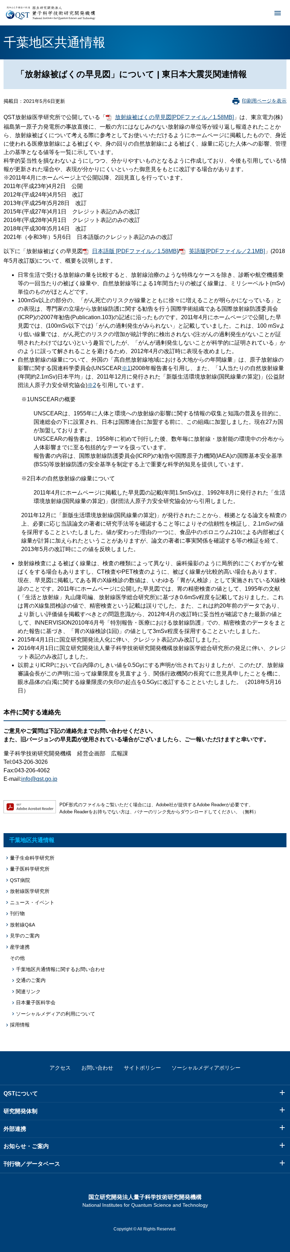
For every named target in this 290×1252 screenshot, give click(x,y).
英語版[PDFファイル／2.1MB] (227, 251)
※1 (126, 368)
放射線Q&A (22, 925)
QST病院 (20, 880)
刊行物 (17, 913)
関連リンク (28, 991)
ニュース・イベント (32, 902)
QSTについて (21, 1093)
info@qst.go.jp (39, 779)
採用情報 (20, 1025)
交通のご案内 (31, 980)
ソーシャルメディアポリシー (206, 1068)
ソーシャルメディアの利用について (55, 1014)
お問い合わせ (97, 1068)
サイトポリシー (142, 1068)
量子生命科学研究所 (32, 858)
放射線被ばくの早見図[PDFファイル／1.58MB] (174, 117)
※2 (91, 385)
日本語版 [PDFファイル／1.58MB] (135, 251)
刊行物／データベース (32, 1164)
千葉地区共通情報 (31, 840)
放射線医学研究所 (30, 891)
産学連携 (20, 947)
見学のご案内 (25, 935)
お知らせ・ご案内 (26, 1146)
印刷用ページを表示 (264, 101)
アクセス (60, 1068)
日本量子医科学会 (36, 1002)
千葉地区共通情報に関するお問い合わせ (60, 969)
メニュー (277, 12)
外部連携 (15, 1129)
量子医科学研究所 (30, 869)
